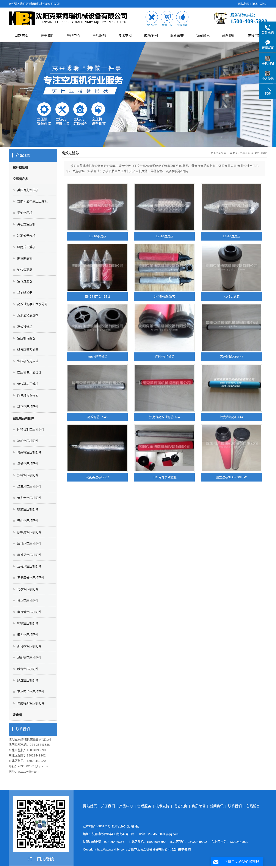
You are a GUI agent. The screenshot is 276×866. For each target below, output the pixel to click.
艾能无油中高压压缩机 (32, 201)
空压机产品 (20, 179)
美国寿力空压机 (27, 190)
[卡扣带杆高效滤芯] (164, 448)
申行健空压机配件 (29, 612)
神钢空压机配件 (27, 623)
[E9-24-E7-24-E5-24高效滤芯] (97, 267)
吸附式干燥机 (26, 247)
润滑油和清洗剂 (27, 315)
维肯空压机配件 (27, 669)
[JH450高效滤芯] (164, 267)
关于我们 (47, 35)
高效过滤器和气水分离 (32, 304)
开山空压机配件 (27, 520)
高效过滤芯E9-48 (231, 356)
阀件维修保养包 (27, 395)
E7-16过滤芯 (164, 236)
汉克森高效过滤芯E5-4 (164, 417)
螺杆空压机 (20, 167)
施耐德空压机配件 (29, 657)
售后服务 (99, 35)
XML (263, 3)
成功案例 (151, 35)
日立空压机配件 (27, 600)
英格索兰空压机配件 (30, 691)
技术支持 (125, 35)
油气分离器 (24, 270)
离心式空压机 (26, 224)
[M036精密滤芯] (97, 327)
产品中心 (73, 35)
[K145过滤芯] (231, 267)
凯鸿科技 (133, 826)
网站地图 (243, 3)
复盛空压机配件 (27, 463)
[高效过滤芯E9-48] (231, 327)
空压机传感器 (26, 338)
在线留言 (254, 35)
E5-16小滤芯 (97, 236)
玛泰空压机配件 (27, 589)
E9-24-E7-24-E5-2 (97, 296)
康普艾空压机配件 (29, 555)
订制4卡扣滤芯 (164, 356)
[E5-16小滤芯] (97, 207)
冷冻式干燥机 (26, 235)
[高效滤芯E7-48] (97, 388)
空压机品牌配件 (23, 418)
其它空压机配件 (27, 406)
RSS (255, 3)
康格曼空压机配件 (29, 532)
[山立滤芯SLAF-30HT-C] (231, 448)
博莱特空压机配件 (29, 452)
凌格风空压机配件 (29, 566)
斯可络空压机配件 (29, 646)
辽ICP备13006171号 (97, 826)
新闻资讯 (203, 35)
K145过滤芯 (231, 296)
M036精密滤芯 (97, 356)
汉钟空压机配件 (27, 475)
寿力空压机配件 (27, 634)
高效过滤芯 (24, 327)
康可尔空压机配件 (29, 543)
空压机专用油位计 (29, 372)
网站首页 (21, 35)
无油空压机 (24, 213)
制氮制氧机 (24, 258)
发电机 (17, 714)
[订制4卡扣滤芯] (164, 327)
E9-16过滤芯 (231, 236)
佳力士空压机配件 (29, 498)
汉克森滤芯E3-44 (231, 417)
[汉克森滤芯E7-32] (97, 448)
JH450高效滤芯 (164, 296)
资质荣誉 (177, 35)
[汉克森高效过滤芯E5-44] (164, 388)
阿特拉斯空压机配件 (30, 429)
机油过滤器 (24, 292)
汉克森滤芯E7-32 (97, 477)
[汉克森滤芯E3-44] (231, 388)
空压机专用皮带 (27, 361)
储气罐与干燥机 (27, 384)
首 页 (232, 153)
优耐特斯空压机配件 (30, 703)
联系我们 (228, 35)
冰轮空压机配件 (27, 441)
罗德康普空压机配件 (30, 577)
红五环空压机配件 (29, 486)
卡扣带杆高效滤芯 (164, 477)
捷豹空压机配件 (27, 509)
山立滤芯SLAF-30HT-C (231, 477)
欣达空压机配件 (27, 680)
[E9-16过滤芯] (231, 207)
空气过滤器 (24, 281)
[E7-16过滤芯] (164, 207)
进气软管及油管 (27, 349)
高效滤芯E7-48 (97, 417)
